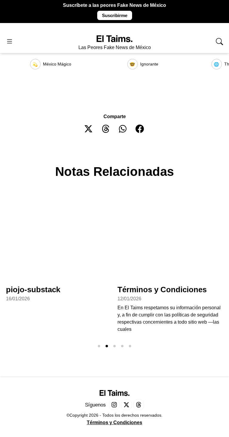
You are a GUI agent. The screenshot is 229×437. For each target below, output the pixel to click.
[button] (89, 128)
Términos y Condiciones (162, 289)
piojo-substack (33, 289)
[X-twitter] (126, 404)
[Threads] (138, 404)
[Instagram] (114, 404)
